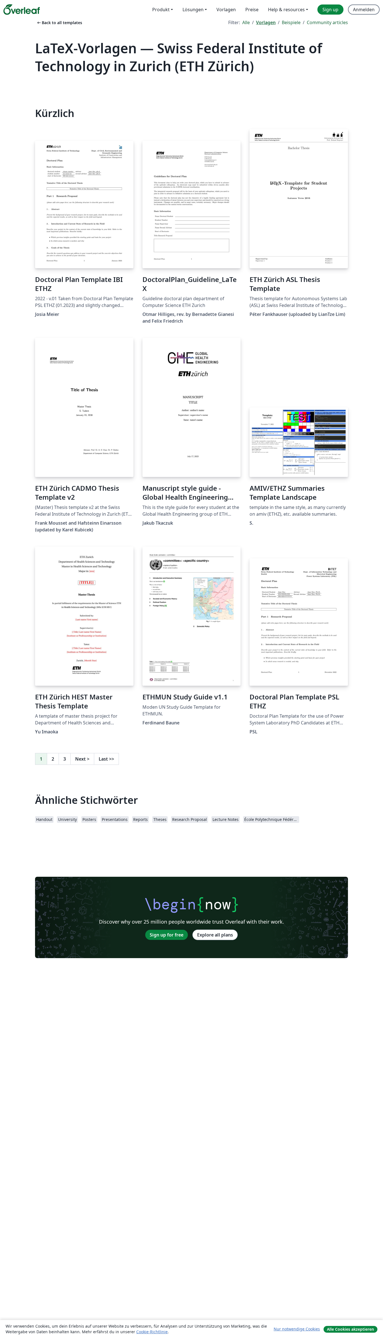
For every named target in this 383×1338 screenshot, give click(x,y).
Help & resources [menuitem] (286, 9)
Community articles (327, 22)
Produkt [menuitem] (161, 9)
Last (106, 759)
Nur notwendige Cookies (297, 1329)
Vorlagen (266, 22)
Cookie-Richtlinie (152, 1331)
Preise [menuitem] (252, 9)
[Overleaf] (21, 9)
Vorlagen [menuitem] (226, 9)
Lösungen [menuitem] (193, 9)
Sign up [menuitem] (330, 9)
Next (82, 759)
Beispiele (291, 22)
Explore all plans (215, 935)
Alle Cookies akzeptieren (350, 1329)
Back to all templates (59, 22)
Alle (246, 22)
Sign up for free (166, 935)
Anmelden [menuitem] (364, 9)
